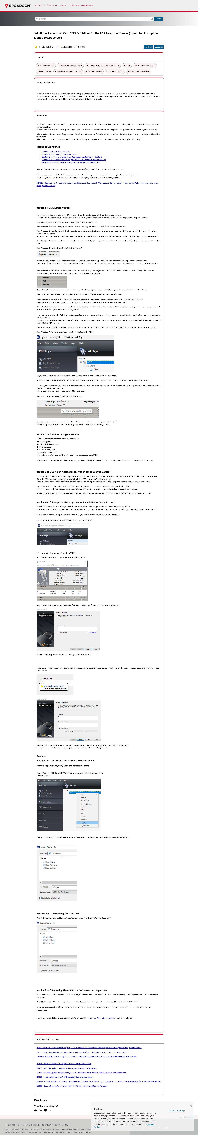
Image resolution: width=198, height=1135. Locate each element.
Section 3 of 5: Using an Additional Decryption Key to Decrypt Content (72, 157)
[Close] (191, 1106)
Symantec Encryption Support (100, 1018)
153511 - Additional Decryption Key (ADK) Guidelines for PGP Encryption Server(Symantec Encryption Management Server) (89, 1047)
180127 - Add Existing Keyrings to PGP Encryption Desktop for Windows (66, 1068)
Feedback (148, 47)
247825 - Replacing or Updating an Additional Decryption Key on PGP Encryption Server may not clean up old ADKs (86, 1056)
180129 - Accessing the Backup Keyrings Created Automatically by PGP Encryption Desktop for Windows (81, 1072)
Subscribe (159, 47)
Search (158, 19)
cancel (151, 19)
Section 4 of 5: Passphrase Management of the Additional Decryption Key (74, 159)
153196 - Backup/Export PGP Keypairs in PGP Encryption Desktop (64, 1063)
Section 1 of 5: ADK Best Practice (55, 151)
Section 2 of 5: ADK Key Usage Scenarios (59, 154)
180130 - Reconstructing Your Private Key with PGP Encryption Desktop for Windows (72, 1086)
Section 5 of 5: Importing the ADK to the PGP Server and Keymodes (70, 162)
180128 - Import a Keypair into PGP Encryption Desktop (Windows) (65, 1077)
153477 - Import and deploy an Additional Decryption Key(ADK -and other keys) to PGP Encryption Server (82, 1052)
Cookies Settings (177, 1111)
